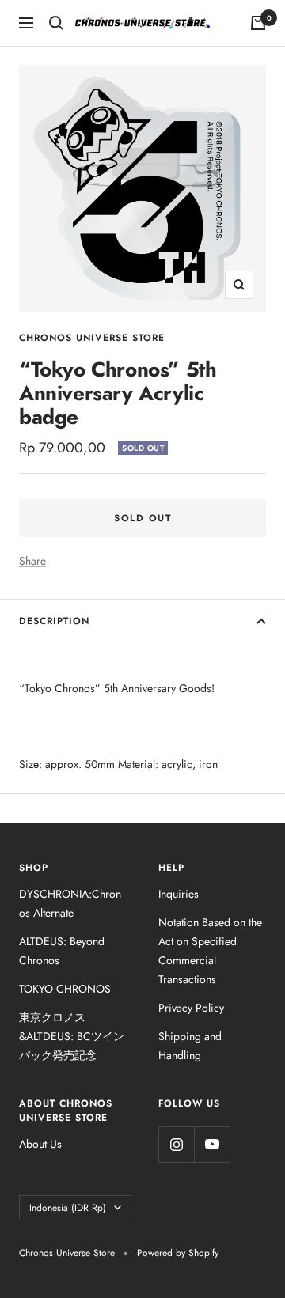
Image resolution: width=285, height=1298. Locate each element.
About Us (40, 1144)
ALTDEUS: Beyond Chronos (61, 950)
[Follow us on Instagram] (176, 1144)
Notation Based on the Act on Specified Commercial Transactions (210, 950)
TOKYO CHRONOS (65, 989)
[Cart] (258, 23)
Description (54, 621)
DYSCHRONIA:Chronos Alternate (70, 903)
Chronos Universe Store (92, 338)
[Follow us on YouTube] (212, 1144)
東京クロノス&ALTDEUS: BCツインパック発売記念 (71, 1036)
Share (32, 561)
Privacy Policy (191, 1008)
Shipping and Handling (190, 1045)
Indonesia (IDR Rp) (67, 1208)
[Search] (56, 23)
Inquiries (178, 894)
